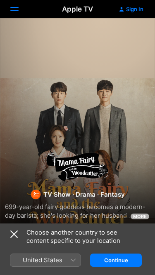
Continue (116, 260)
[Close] (14, 234)
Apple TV (77, 9)
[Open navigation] (19, 9)
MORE (140, 216)
